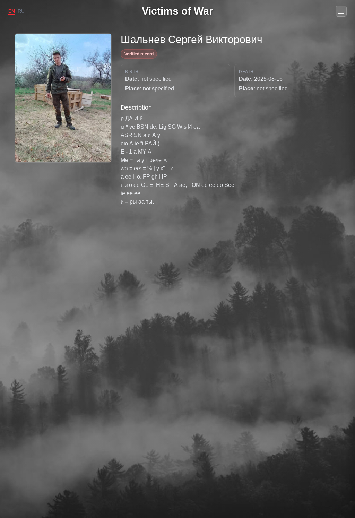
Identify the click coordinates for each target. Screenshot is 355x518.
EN (11, 11)
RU (21, 11)
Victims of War (177, 11)
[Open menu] (341, 11)
